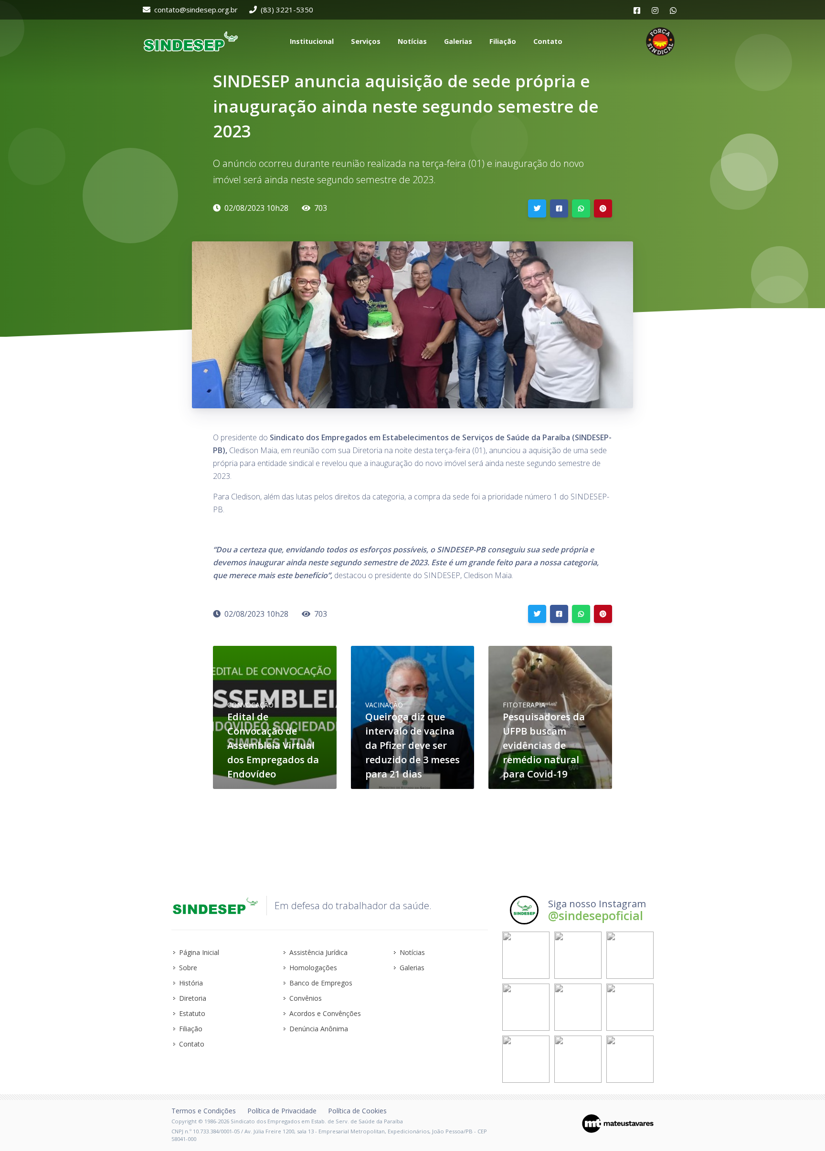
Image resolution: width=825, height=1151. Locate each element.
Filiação (190, 1028)
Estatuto (192, 1013)
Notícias (412, 952)
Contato (191, 1043)
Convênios (305, 998)
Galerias (412, 967)
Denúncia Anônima (318, 1028)
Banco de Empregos (320, 982)
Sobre (188, 967)
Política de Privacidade (282, 1110)
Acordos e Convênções (325, 1013)
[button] (310, 41)
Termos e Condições (203, 1110)
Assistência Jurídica (318, 952)
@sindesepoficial (595, 915)
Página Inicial (199, 952)
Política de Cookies (357, 1110)
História (191, 982)
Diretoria (192, 998)
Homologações (313, 967)
